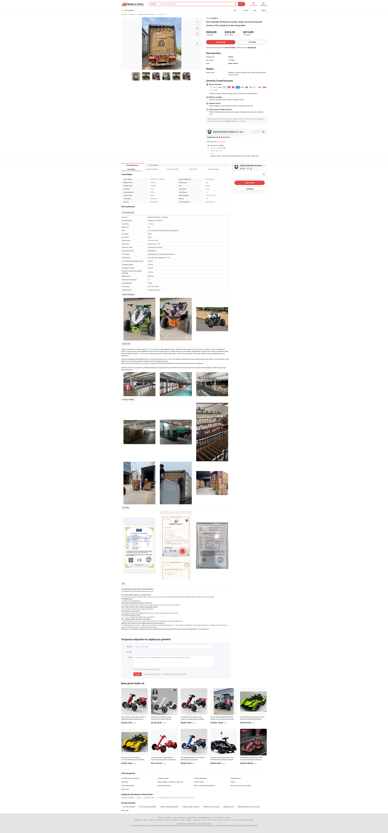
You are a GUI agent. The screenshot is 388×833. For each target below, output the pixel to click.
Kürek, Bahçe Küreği (127, 785)
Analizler (227, 817)
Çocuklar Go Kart (161, 14)
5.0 (241, 168)
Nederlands (196, 820)
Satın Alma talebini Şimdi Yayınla (174, 674)
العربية (203, 820)
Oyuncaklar (132, 14)
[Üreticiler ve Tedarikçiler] (132, 4)
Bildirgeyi (169, 817)
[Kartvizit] (264, 174)
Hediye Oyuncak (228, 807)
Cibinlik (232, 782)
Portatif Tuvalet (199, 782)
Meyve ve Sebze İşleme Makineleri (204, 785)
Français (166, 820)
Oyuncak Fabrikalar (129, 807)
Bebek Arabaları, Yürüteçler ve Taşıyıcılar (170, 782)
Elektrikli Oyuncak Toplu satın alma (248, 807)
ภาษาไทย (225, 820)
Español (152, 820)
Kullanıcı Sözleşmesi (179, 817)
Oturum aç (263, 5)
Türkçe (232, 820)
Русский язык (174, 820)
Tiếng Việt (239, 820)
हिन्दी (220, 820)
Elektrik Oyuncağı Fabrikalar (169, 807)
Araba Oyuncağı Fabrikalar (190, 807)
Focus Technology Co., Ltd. (193, 824)
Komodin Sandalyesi (200, 778)
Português (159, 820)
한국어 (209, 820)
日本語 (215, 820)
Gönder (137, 674)
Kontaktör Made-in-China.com (206, 817)
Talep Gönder (221, 42)
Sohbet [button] (253, 42)
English (145, 820)
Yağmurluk (124, 782)
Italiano (183, 820)
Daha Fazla (125, 789)
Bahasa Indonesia (249, 820)
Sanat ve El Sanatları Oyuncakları (240, 785)
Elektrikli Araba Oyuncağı (211, 807)
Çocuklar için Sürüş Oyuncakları (146, 14)
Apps (254, 10)
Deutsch (189, 820)
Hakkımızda (161, 817)
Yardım (245, 10)
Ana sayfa (124, 14)
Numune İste (251, 47)
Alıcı (235, 10)
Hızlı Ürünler (220, 817)
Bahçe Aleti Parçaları (164, 785)
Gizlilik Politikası (191, 817)
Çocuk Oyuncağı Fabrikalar (147, 807)
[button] (223, 169)
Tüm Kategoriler (129, 10)
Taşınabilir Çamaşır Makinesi (130, 778)
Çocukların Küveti (163, 778)
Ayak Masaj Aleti (235, 778)
